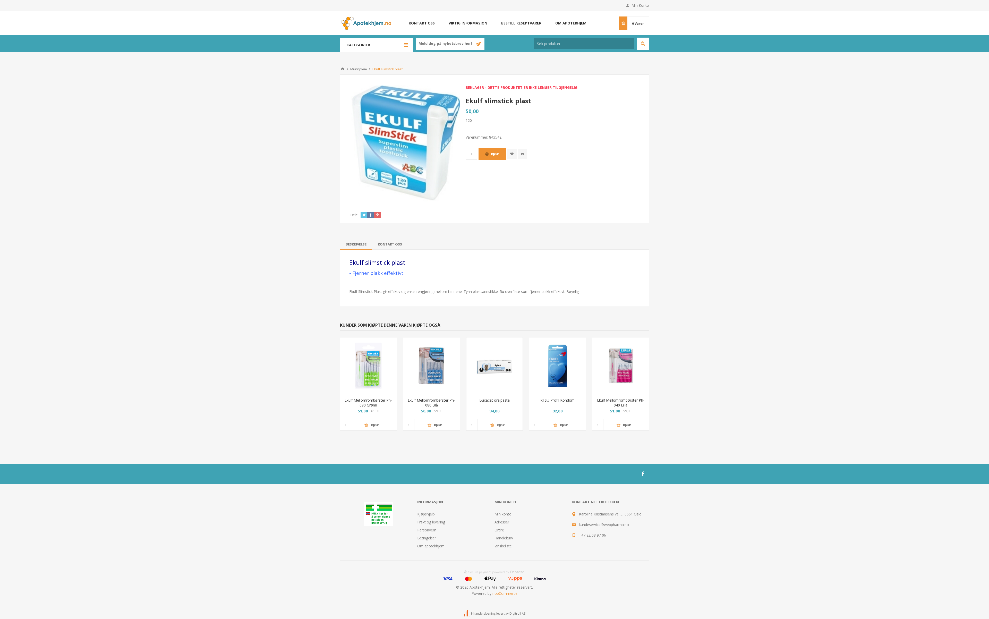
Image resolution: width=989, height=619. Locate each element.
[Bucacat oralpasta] (494, 365)
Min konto (502, 514)
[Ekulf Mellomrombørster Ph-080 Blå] (431, 365)
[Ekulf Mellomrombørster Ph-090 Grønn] (368, 365)
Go (643, 44)
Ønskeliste (503, 546)
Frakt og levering (431, 522)
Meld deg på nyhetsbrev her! (446, 43)
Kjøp (495, 154)
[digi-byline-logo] (467, 613)
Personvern (426, 530)
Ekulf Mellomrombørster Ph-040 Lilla (620, 403)
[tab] (356, 244)
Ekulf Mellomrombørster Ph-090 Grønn (368, 403)
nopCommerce (504, 593)
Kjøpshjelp (426, 514)
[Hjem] (342, 69)
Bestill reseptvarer (521, 23)
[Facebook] (643, 474)
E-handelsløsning (483, 613)
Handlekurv (503, 538)
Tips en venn (522, 154)
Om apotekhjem (570, 23)
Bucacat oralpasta (494, 400)
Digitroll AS (517, 613)
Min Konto (640, 5)
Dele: (355, 215)
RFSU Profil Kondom (557, 400)
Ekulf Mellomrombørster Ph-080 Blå (431, 403)
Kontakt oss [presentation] (390, 244)
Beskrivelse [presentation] (356, 244)
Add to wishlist (512, 154)
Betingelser (426, 538)
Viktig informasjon (468, 23)
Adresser (501, 522)
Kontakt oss (422, 23)
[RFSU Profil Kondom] (557, 365)
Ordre (499, 530)
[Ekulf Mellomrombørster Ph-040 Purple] (620, 365)
